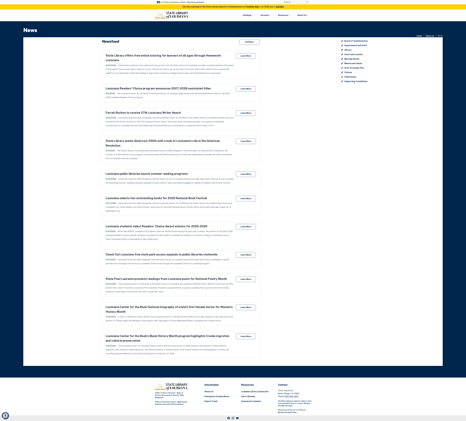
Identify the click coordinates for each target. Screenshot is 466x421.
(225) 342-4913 (291, 396)
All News (249, 42)
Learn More (246, 56)
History (348, 50)
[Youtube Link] (237, 418)
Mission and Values (353, 63)
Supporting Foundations (355, 81)
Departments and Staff (355, 45)
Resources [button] (283, 15)
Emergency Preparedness (216, 396)
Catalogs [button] (247, 15)
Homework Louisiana (251, 401)
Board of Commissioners (356, 41)
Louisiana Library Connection (254, 391)
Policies (348, 72)
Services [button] (265, 15)
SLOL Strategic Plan (354, 68)
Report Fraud (210, 401)
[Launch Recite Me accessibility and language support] (5, 415)
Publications (350, 77)
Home (419, 36)
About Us (430, 36)
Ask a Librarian (248, 396)
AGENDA (280, 7)
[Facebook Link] (228, 418)
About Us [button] (301, 15)
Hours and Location (353, 54)
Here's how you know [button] (195, 2)
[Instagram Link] (233, 418)
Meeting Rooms (351, 59)
